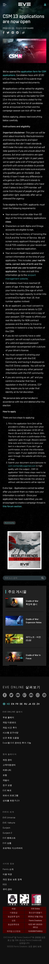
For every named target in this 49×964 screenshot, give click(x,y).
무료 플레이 (8, 717)
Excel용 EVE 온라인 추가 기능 (17, 743)
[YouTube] (18, 695)
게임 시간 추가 (10, 727)
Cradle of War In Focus (33, 657)
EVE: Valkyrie (9, 823)
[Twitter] (11, 695)
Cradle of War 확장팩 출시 (32, 603)
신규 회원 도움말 (11, 738)
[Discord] (31, 695)
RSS (5, 884)
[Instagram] (38, 695)
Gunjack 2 (7, 833)
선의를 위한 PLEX (11, 800)
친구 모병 (7, 785)
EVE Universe (9, 817)
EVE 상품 (7, 843)
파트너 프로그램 (10, 795)
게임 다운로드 (9, 722)
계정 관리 (7, 760)
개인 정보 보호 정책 (12, 879)
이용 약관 (7, 874)
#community (9, 523)
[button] (45, 4)
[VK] (44, 695)
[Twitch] (25, 695)
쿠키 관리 (7, 889)
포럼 (5, 775)
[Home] (24, 7)
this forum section (12, 506)
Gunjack (6, 828)
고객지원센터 (9, 765)
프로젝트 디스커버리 (13, 848)
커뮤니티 (7, 770)
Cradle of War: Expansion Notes (34, 621)
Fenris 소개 (8, 869)
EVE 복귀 (7, 790)
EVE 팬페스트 (9, 838)
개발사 (6, 780)
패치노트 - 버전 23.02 (33, 639)
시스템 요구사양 (10, 732)
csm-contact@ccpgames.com (22, 466)
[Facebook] (5, 695)
